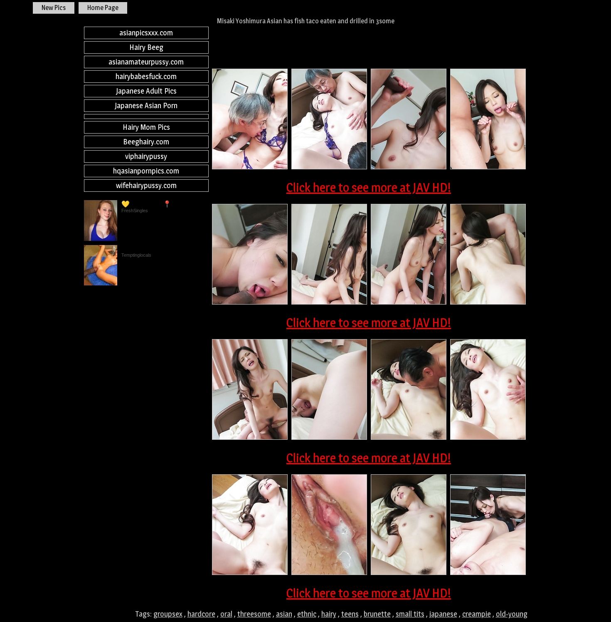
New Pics (54, 8)
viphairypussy (146, 156)
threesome (254, 614)
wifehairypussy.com (146, 185)
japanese (443, 614)
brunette (377, 614)
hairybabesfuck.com (146, 76)
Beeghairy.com (146, 141)
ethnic (306, 614)
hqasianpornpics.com (146, 170)
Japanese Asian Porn (146, 105)
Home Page (102, 8)
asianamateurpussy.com (146, 61)
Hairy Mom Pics (146, 127)
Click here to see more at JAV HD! (368, 187)
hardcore (201, 614)
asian (284, 614)
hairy (328, 614)
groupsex (167, 614)
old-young (511, 614)
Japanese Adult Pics (146, 91)
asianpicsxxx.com (146, 32)
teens (350, 614)
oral (226, 614)
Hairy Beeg (146, 47)
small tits (410, 614)
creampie (476, 614)
